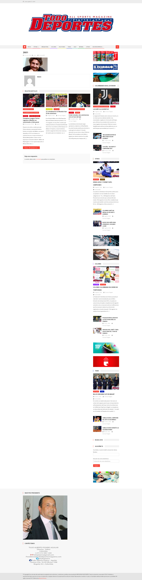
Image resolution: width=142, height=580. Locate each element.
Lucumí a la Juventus (101, 109)
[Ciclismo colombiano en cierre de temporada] (106, 274)
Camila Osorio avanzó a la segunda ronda (110, 429)
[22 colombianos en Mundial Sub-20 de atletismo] (56, 100)
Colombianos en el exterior (31, 112)
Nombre (95, 452)
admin (35, 55)
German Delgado (62, 115)
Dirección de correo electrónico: (101, 459)
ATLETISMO (62, 47)
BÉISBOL (81, 47)
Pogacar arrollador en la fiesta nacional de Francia (110, 319)
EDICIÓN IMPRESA (97, 47)
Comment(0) (42, 55)
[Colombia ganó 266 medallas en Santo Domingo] (97, 212)
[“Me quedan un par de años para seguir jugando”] (97, 136)
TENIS (69, 47)
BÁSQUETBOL (45, 47)
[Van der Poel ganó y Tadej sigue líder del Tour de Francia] (97, 331)
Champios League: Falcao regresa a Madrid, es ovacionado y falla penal (31, 120)
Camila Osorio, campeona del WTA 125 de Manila (110, 419)
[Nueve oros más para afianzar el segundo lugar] (97, 223)
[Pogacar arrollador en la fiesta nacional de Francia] (97, 319)
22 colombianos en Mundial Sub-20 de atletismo (56, 112)
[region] (71, 23)
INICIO (29, 47)
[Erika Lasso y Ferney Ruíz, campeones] (106, 169)
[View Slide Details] (71, 23)
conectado (38, 159)
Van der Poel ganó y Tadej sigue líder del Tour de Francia (110, 331)
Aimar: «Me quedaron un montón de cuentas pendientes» (32, 148)
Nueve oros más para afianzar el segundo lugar (109, 224)
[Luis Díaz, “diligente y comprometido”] (97, 148)
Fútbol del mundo (34, 116)
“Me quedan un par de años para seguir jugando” (109, 136)
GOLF (75, 47)
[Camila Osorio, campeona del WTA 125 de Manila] (97, 419)
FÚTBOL (36, 47)
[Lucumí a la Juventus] (106, 96)
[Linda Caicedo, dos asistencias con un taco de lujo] (79, 100)
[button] (35, 64)
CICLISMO (53, 47)
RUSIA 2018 (99, 440)
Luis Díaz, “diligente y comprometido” (109, 147)
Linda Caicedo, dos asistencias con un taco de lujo (79, 116)
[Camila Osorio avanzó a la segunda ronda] (97, 429)
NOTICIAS (56, 109)
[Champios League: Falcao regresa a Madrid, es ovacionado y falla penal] (33, 100)
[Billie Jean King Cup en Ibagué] (106, 381)
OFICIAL (77, 112)
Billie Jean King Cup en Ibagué (103, 394)
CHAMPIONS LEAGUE (28, 109)
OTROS (88, 47)
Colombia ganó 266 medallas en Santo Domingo (108, 212)
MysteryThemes (42, 578)
